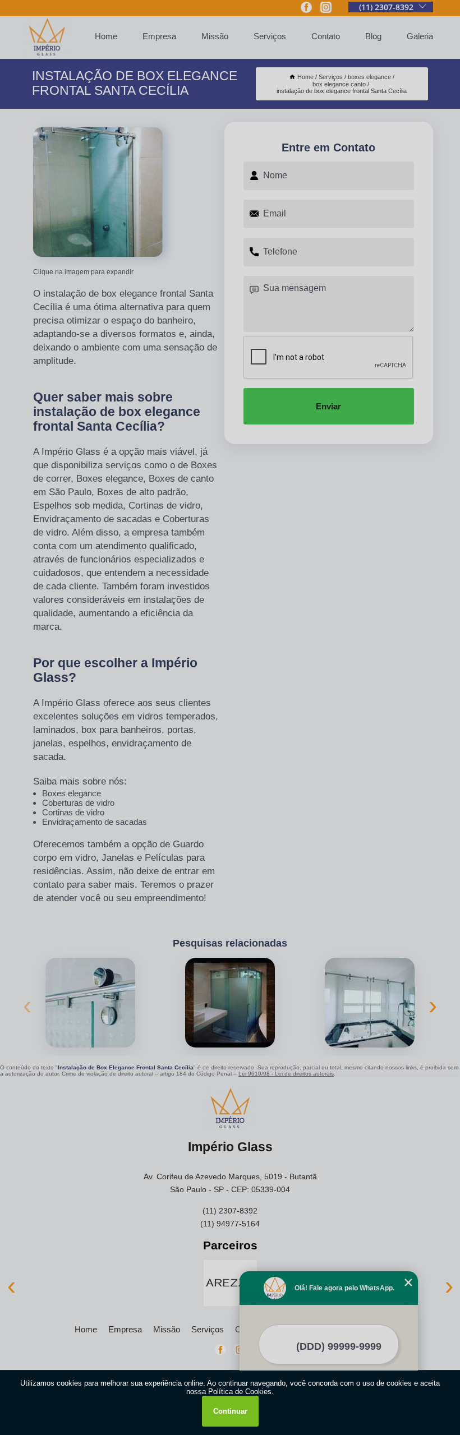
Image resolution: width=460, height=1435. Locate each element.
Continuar (230, 1411)
